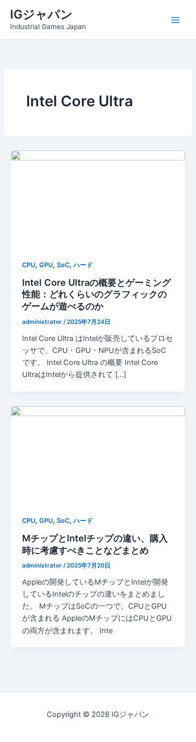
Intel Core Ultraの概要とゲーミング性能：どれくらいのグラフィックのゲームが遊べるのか (96, 294)
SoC (63, 265)
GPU (46, 265)
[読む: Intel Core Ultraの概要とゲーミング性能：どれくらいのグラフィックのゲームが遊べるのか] (97, 198)
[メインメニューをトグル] (175, 20)
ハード (83, 265)
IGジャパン (41, 14)
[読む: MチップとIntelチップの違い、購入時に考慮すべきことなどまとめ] (97, 454)
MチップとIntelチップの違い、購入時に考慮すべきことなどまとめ (95, 543)
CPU (28, 265)
